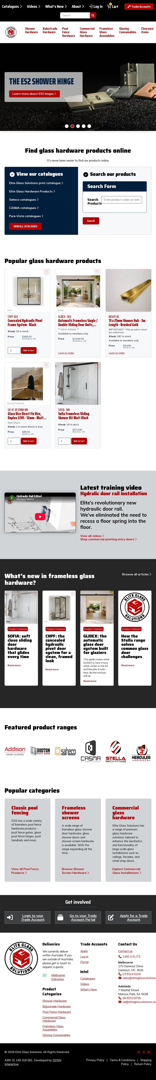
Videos (32, 6)
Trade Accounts (141, 6)
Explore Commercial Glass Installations (126, 871)
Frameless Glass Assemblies (106, 32)
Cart (115, 7)
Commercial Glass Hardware (87, 32)
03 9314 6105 (131, 974)
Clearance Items (147, 30)
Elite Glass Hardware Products (31, 191)
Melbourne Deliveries (58, 977)
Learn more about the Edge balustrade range (89, 126)
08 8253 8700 (131, 998)
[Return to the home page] (10, 32)
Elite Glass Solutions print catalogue (35, 183)
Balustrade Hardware (50, 30)
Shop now (83, 126)
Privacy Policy (95, 1060)
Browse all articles (135, 574)
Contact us (125, 951)
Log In (98, 6)
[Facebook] (144, 1051)
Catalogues (10, 6)
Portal (84, 962)
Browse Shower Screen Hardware (74, 871)
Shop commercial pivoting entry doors (107, 539)
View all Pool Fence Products (25, 871)
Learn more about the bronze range (78, 126)
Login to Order (66, 352)
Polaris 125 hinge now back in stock (67, 126)
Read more (14, 665)
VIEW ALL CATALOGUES (25, 226)
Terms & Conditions (122, 1060)
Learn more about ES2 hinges (72, 126)
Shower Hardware (31, 30)
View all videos (90, 536)
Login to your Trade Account (32, 917)
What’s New (88, 989)
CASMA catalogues (22, 208)
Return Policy (142, 1064)
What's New (54, 6)
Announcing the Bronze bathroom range (36, 81)
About (76, 6)
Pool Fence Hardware (68, 32)
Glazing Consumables (127, 30)
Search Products (94, 201)
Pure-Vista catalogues (25, 216)
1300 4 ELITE (131, 956)
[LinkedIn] (149, 1051)
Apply (84, 951)
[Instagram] (139, 1051)
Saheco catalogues (22, 199)
